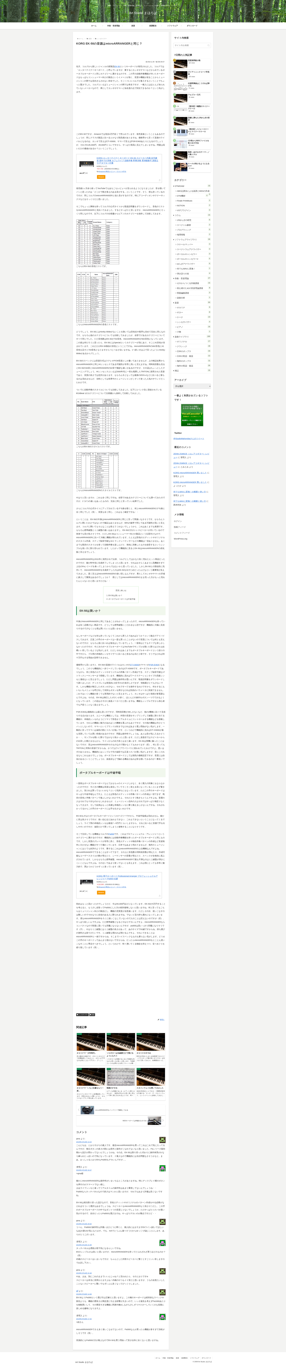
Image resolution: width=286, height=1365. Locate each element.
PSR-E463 (154, 665)
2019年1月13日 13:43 (84, 1142)
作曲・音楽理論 (168, 1358)
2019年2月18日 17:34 (84, 1319)
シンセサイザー (83, 1014)
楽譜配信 (184, 1358)
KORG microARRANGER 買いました (190, 473)
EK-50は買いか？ (115, 595)
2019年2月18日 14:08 (84, 1294)
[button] (209, 45)
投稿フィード (180, 527)
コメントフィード (182, 533)
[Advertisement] (121, 52)
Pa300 (111, 834)
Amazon (101, 177)
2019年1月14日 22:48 (84, 1273)
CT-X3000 (134, 665)
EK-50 (117, 66)
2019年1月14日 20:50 (84, 1224)
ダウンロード (206, 1358)
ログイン (178, 521)
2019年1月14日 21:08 (84, 1245)
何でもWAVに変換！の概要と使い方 (189, 492)
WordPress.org (180, 539)
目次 (118, 590)
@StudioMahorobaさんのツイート (188, 439)
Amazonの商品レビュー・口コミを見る (112, 171)
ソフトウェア (194, 1358)
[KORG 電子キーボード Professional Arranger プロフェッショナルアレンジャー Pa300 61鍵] (86, 882)
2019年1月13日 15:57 (84, 1170)
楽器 (93, 1014)
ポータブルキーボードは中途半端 (121, 599)
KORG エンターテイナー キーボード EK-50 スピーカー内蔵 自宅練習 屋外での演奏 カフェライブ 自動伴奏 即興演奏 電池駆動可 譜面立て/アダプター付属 (127, 160)
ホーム (158, 1358)
